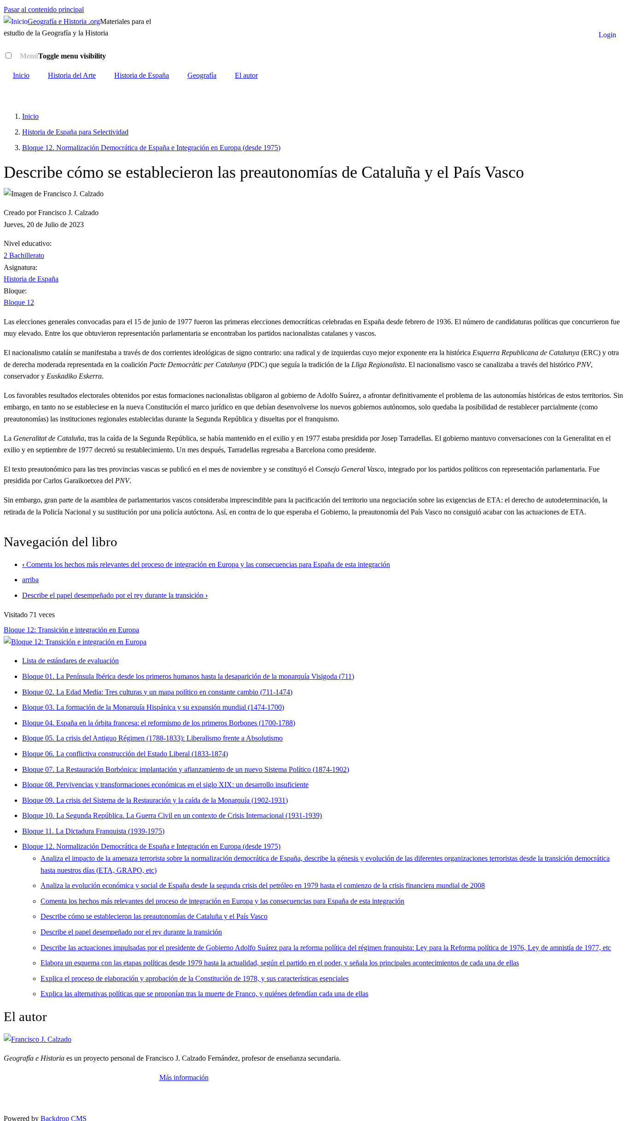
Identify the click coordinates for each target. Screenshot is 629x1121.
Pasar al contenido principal (44, 9)
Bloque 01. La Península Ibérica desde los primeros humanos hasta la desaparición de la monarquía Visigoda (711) (188, 676)
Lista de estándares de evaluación (70, 661)
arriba (30, 580)
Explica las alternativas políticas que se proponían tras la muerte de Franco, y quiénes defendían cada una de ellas (204, 994)
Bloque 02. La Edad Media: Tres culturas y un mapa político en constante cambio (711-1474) (157, 692)
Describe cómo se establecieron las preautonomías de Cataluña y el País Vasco (154, 916)
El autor (246, 75)
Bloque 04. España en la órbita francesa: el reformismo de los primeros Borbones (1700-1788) (158, 723)
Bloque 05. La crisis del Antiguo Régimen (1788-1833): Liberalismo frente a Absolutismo (152, 738)
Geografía (201, 75)
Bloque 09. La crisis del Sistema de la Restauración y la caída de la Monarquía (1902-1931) (155, 800)
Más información (184, 1077)
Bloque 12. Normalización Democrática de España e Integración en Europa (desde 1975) (151, 148)
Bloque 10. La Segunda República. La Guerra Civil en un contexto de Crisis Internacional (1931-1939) (172, 815)
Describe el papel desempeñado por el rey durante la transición (115, 595)
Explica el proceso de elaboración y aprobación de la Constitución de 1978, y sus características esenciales (195, 978)
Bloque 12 (19, 302)
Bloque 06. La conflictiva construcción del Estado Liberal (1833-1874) (125, 754)
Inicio (21, 75)
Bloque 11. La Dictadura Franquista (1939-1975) (93, 831)
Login (607, 35)
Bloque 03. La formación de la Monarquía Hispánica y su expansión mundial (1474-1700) (153, 707)
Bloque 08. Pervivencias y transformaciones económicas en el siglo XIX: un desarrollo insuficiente (165, 784)
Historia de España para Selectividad (75, 132)
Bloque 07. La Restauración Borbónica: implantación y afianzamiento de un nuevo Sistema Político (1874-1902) (185, 769)
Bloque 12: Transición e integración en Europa (71, 630)
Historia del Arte (72, 75)
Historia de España (141, 75)
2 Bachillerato (24, 255)
